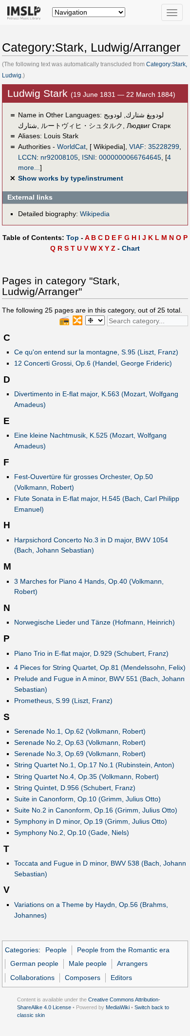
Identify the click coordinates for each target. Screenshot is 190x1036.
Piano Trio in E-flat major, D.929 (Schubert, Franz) (91, 653)
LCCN (27, 157)
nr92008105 (59, 157)
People (56, 950)
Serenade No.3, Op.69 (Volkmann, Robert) (80, 754)
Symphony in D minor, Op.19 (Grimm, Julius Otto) (90, 821)
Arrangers (132, 963)
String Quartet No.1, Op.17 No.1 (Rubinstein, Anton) (94, 765)
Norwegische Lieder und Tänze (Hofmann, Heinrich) (94, 622)
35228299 (163, 146)
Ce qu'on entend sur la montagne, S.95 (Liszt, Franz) (96, 352)
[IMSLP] (26, 12)
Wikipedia (95, 214)
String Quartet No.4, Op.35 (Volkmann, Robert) (86, 776)
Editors (121, 977)
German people (34, 963)
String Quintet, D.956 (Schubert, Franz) (74, 788)
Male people (88, 963)
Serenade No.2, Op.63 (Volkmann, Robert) (80, 742)
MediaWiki (118, 1007)
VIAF (136, 146)
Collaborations (32, 977)
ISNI (88, 157)
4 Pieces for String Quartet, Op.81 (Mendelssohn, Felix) (100, 667)
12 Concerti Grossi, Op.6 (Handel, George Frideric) (93, 363)
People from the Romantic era (123, 950)
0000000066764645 (130, 157)
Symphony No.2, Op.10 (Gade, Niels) (71, 832)
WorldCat (71, 146)
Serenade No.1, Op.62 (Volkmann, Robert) (80, 731)
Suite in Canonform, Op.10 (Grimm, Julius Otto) (87, 799)
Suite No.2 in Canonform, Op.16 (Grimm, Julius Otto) (95, 810)
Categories (21, 950)
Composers (82, 977)
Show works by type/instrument (70, 178)
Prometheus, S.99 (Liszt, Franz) (63, 700)
